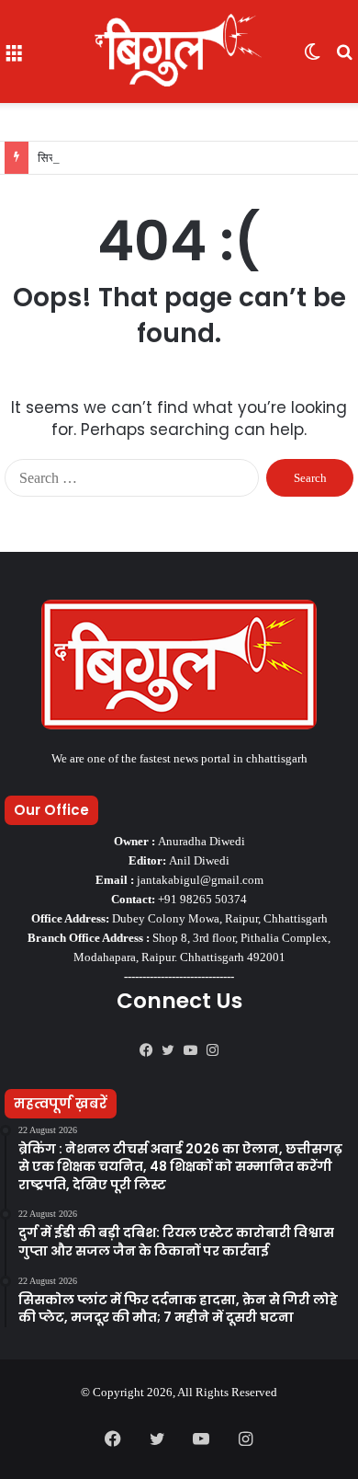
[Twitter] (168, 1050)
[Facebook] (146, 1050)
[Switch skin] (312, 58)
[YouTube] (190, 1050)
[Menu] (14, 58)
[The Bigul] (179, 51)
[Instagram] (212, 1050)
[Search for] (344, 58)
